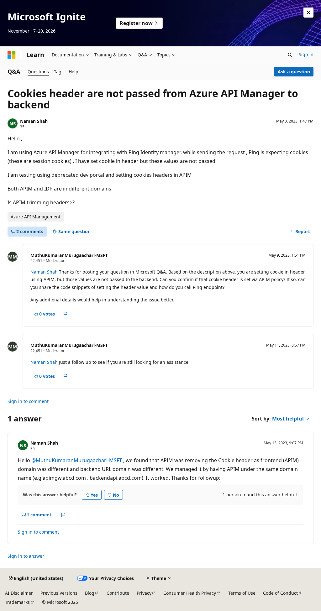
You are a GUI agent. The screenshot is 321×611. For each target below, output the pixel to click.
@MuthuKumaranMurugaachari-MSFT (77, 460)
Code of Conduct (280, 593)
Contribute (118, 593)
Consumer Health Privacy (189, 593)
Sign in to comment (28, 401)
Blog (89, 593)
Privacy (144, 593)
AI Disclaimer (19, 593)
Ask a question (294, 72)
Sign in (306, 54)
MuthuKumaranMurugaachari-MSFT (69, 255)
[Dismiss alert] (308, 13)
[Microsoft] (12, 55)
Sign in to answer (26, 556)
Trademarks (17, 602)
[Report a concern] (65, 314)
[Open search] (290, 54)
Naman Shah (34, 121)
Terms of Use (241, 593)
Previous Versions (58, 593)
